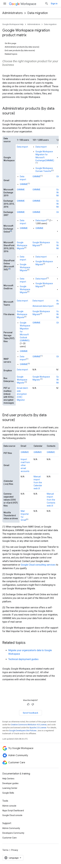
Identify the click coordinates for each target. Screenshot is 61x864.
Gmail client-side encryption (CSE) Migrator (22, 394)
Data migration (37, 13)
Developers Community (13, 833)
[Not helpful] (32, 704)
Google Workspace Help (13, 24)
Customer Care (9, 838)
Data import (22, 147)
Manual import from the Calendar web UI (38, 482)
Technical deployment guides (23, 659)
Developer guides (10, 783)
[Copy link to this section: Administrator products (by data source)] (18, 113)
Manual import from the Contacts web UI (51, 500)
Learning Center (9, 788)
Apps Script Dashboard (13, 810)
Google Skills (8, 793)
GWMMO (25, 452)
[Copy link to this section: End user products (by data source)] (18, 420)
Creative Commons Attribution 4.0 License (28, 724)
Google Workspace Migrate (22, 245)
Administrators (12, 13)
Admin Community (11, 828)
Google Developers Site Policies (22, 730)
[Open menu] (5, 3)
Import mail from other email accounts (25, 465)
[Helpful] (28, 704)
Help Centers (8, 778)
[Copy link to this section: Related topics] (28, 643)
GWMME (24, 184)
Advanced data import (43, 306)
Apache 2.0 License (37, 727)
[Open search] (46, 3)
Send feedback (30, 712)
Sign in (54, 3)
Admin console (9, 806)
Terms (5, 850)
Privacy (14, 850)
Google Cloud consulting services (38, 564)
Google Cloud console (12, 815)
